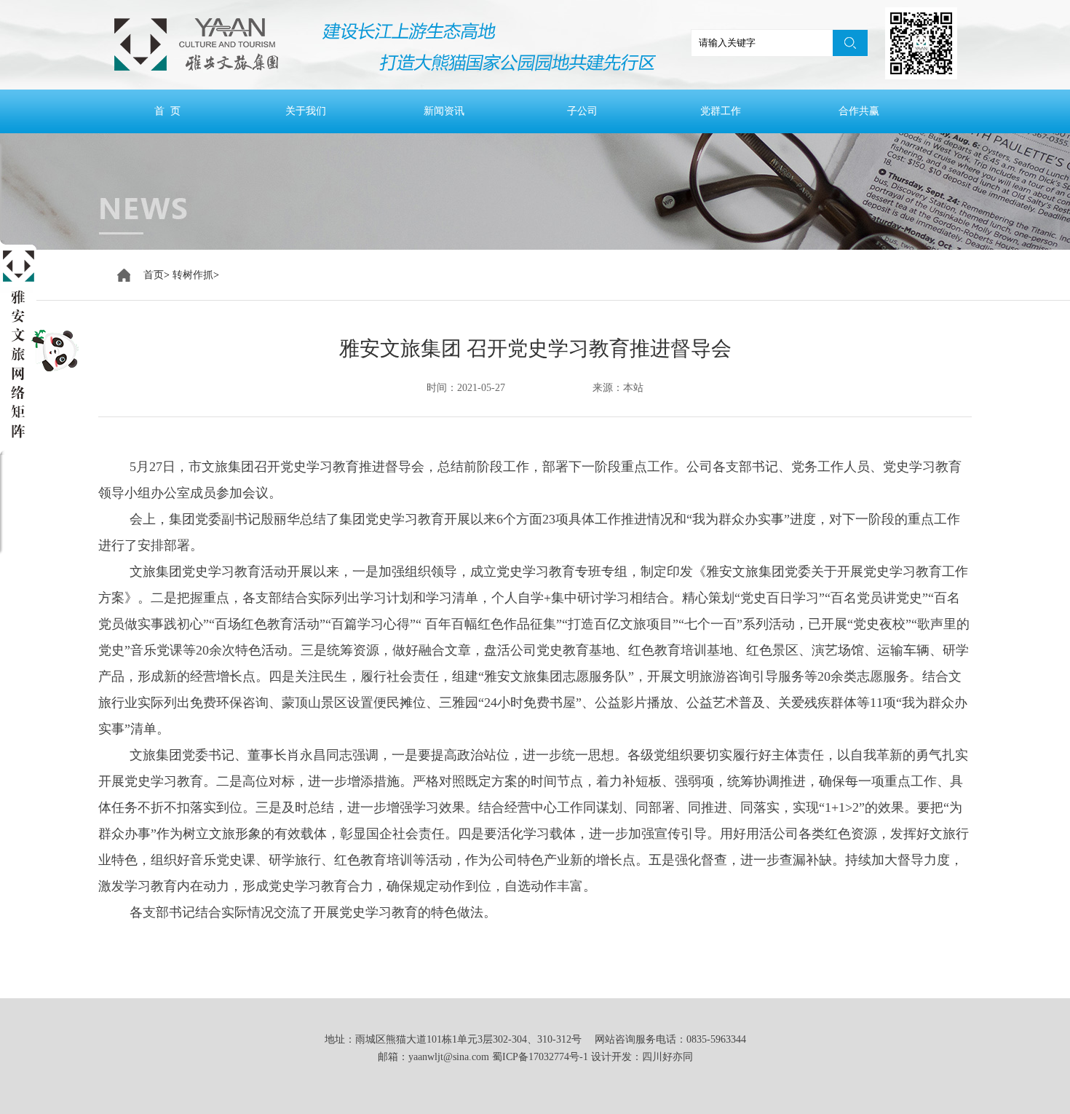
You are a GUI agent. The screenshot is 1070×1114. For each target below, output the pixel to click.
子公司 (582, 111)
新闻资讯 (444, 111)
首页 (153, 274)
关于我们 (305, 111)
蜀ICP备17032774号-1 (540, 1056)
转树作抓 (193, 274)
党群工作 (720, 111)
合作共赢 (859, 111)
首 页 (167, 111)
